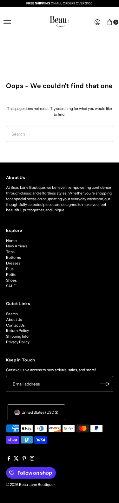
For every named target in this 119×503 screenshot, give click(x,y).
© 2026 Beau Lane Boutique (30, 484)
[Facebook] (9, 459)
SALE (11, 285)
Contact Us (15, 325)
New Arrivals (17, 246)
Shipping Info (17, 336)
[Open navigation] (7, 22)
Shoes (11, 280)
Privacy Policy (18, 342)
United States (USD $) (40, 412)
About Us (14, 319)
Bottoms (13, 257)
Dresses (13, 263)
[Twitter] (16, 459)
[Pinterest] (24, 459)
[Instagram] (32, 459)
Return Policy (17, 330)
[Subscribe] (105, 384)
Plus (10, 268)
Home (11, 240)
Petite (11, 274)
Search (12, 313)
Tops (10, 251)
